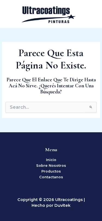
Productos (51, 171)
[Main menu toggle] (91, 13)
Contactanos (51, 177)
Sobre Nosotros (51, 165)
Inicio (51, 160)
